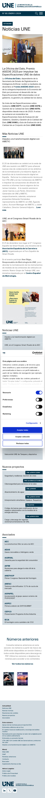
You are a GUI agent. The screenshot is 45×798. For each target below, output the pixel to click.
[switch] (39, 399)
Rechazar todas (22, 443)
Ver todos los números (22, 664)
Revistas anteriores (9, 757)
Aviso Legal (6, 771)
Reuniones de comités (10, 713)
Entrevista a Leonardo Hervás (12, 738)
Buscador (5, 761)
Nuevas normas (7, 710)
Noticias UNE (6, 708)
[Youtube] (15, 791)
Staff (4, 754)
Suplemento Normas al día (11, 764)
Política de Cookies (9, 776)
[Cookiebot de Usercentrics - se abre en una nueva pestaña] (32, 353)
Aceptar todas (22, 430)
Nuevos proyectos (8, 715)
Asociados (6, 718)
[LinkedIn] (4, 791)
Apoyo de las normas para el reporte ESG (17, 725)
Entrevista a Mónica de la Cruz (13, 727)
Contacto (5, 759)
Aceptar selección (22, 437)
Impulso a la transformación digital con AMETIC (18, 745)
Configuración (32, 423)
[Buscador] (36, 13)
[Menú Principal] (41, 13)
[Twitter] (10, 791)
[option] (22, 305)
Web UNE (5, 752)
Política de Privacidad (10, 773)
